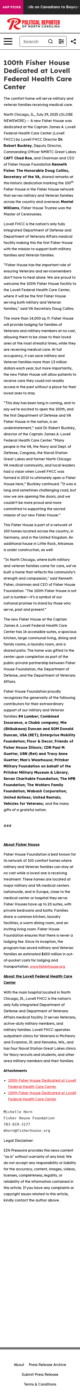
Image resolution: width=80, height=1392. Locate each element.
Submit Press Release (40, 1374)
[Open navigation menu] (8, 41)
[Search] (50, 41)
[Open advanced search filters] (61, 41)
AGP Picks (12, 7)
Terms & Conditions (40, 1384)
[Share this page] (73, 41)
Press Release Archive (47, 1364)
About (19, 1364)
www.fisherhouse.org (47, 966)
